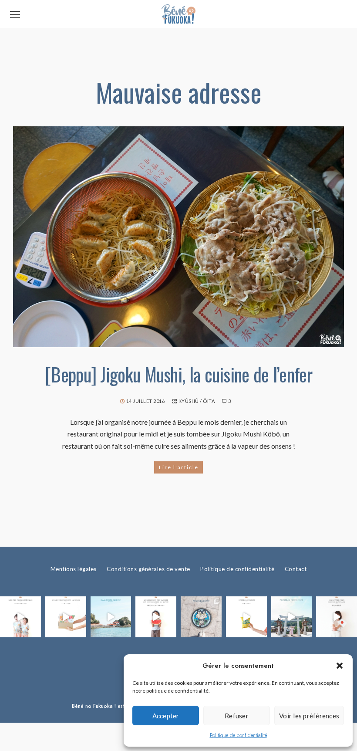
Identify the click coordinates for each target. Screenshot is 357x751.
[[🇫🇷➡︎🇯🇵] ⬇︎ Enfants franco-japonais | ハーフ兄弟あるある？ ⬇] (20, 616)
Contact (296, 568)
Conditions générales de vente (148, 568)
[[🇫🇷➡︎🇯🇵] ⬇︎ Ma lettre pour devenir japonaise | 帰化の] (336, 616)
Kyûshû (188, 401)
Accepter (165, 716)
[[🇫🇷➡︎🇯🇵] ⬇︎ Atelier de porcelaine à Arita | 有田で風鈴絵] (291, 616)
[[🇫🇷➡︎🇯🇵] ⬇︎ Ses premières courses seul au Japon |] (155, 616)
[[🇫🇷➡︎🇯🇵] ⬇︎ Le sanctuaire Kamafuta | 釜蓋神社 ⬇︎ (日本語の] (111, 616)
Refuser (237, 716)
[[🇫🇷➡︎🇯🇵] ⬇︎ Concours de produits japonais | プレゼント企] (65, 616)
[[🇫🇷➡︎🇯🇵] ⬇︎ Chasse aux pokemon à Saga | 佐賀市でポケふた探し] (201, 616)
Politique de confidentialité (238, 735)
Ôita (209, 401)
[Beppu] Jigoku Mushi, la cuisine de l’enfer (178, 374)
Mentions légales (74, 568)
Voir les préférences (309, 716)
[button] (339, 665)
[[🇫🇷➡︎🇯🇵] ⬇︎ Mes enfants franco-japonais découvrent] (246, 616)
